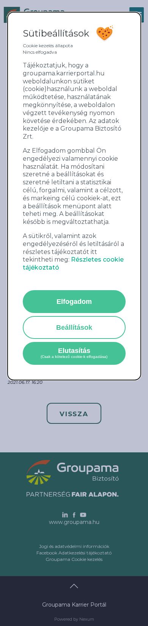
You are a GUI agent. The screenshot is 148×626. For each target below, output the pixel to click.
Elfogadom (74, 301)
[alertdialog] (74, 196)
